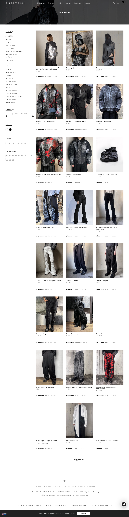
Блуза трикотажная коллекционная (109, 68)
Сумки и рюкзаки (11, 93)
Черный (11, 129)
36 (13, 156)
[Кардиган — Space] (79, 420)
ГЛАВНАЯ (39, 486)
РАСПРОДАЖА (10, 45)
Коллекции (77, 3)
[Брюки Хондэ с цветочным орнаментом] (109, 367)
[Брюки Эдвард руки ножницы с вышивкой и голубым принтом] (49, 420)
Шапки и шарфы (11, 99)
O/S (13, 143)
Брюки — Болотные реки (45, 227)
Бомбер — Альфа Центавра (76, 121)
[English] (3, 514)
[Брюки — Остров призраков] (79, 207)
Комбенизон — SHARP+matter (107, 440)
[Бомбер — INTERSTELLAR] (49, 101)
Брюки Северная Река (104, 334)
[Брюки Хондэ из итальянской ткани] (79, 367)
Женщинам (41, 3)
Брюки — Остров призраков (76, 227)
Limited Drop (10, 48)
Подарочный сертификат (14, 96)
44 (10, 159)
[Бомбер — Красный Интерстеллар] (49, 154)
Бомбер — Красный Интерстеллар (48, 174)
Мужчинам (51, 3)
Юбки (7, 66)
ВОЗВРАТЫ (81, 486)
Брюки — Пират (102, 281)
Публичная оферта (61, 505)
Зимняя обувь (10, 102)
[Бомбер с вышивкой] (79, 154)
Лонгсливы (9, 60)
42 (31, 156)
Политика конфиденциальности (101, 505)
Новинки (68, 3)
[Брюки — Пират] (109, 260)
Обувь (8, 87)
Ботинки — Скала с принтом (106, 174)
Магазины (88, 3)
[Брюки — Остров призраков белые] (49, 260)
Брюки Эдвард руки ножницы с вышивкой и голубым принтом (47, 441)
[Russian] (5, 514)
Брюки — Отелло (72, 281)
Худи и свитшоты (11, 84)
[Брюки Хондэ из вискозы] (49, 367)
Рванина (8, 39)
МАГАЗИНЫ (91, 486)
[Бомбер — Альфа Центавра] (79, 101)
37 (16, 156)
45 (13, 159)
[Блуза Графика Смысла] (79, 48)
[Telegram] (124, 512)
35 (10, 156)
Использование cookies (79, 505)
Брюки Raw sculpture (73, 334)
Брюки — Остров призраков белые (49, 281)
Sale (60, 3)
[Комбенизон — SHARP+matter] (109, 420)
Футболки (9, 57)
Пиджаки (8, 75)
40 (25, 156)
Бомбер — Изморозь (104, 121)
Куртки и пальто (11, 81)
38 (19, 156)
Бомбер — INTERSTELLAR (45, 121)
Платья (8, 63)
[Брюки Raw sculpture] (79, 314)
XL (19, 143)
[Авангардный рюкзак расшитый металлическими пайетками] (49, 48)
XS (22, 143)
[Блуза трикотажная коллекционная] (109, 48)
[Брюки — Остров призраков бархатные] (109, 207)
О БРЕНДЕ (47, 486)
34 (7, 156)
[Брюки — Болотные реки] (49, 207)
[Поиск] (114, 3)
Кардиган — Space (73, 440)
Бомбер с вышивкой (73, 174)
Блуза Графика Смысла (74, 68)
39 (22, 156)
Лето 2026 (9, 36)
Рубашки (8, 69)
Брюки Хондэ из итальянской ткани (79, 387)
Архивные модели (12, 54)
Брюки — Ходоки (42, 334)
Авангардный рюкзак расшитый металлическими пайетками (47, 68)
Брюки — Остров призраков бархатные (106, 228)
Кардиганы (9, 78)
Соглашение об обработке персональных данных (34, 505)
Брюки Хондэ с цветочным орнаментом (106, 388)
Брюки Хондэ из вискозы (45, 387)
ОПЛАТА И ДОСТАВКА (69, 486)
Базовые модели (11, 90)
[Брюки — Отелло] (79, 260)
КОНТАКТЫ (56, 486)
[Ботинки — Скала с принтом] (109, 154)
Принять (83, 513)
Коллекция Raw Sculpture (14, 51)
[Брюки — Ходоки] (49, 314)
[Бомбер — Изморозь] (109, 101)
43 (7, 159)
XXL (25, 143)
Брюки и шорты (11, 72)
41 (28, 156)
